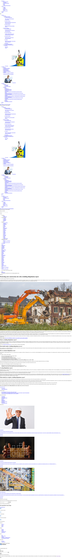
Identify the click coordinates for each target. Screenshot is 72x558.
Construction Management (9, 18)
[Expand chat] (1, 551)
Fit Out (3, 399)
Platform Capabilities (6, 28)
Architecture (3, 396)
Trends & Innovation (4, 403)
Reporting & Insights (9, 37)
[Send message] (8, 552)
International (3, 243)
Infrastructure (6, 88)
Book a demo (2, 104)
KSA (2, 266)
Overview (4, 67)
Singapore (4, 220)
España (3, 252)
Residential (13, 99)
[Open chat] (1, 553)
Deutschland (5, 224)
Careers (4, 7)
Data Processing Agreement (5, 538)
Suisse (4, 236)
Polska (4, 231)
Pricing (3, 102)
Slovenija (4, 235)
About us (4, 8)
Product (3, 15)
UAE (4, 241)
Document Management (9, 33)
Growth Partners (5, 10)
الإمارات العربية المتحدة (6, 242)
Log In (8, 104)
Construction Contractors (6, 68)
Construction (6, 176)
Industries (3, 83)
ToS (2, 535)
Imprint (3, 536)
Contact (3, 11)
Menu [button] (9, 104)
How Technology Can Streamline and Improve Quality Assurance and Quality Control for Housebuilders (15, 392)
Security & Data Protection (6, 5)
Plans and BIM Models (10, 30)
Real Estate (6, 85)
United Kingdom (5, 238)
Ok (0, 557)
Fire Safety (3, 398)
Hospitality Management (8, 90)
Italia (4, 227)
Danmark (4, 223)
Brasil (2, 244)
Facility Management (8, 86)
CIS (3, 221)
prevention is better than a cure (7, 344)
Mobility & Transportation (15, 94)
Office (14, 93)
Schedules (10, 40)
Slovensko (4, 234)
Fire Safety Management (14, 97)
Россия (3, 258)
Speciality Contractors (6, 70)
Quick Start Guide (5, 1)
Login (2, 12)
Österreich (4, 230)
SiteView (6, 55)
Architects (4, 163)
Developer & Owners (6, 160)
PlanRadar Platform (7, 16)
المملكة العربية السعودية (5, 267)
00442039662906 (11, 208)
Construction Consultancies (7, 71)
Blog (2, 271)
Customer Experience (6, 3)
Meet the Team (5, 9)
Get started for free (2, 507)
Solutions (4, 84)
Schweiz (4, 233)
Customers (3, 66)
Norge (4, 229)
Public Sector (13, 91)
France (4, 225)
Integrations (6, 43)
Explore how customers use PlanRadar (9, 77)
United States (5, 216)
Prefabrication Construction (8, 101)
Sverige (3, 264)
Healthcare (6, 100)
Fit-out (6, 191)
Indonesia (4, 219)
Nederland (4, 228)
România (4, 232)
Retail (6, 179)
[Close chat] (2, 551)
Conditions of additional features (6, 537)
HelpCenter (4, 2)
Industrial (15, 96)
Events (4, 4)
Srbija (2, 261)
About (2, 6)
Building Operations (10, 22)
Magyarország (3, 255)
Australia (4, 218)
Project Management (4, 401)
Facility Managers (5, 69)
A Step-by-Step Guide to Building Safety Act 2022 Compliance (10, 393)
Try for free (5, 104)
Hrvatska (4, 226)
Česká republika (5, 222)
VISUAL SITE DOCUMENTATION (8, 136)
